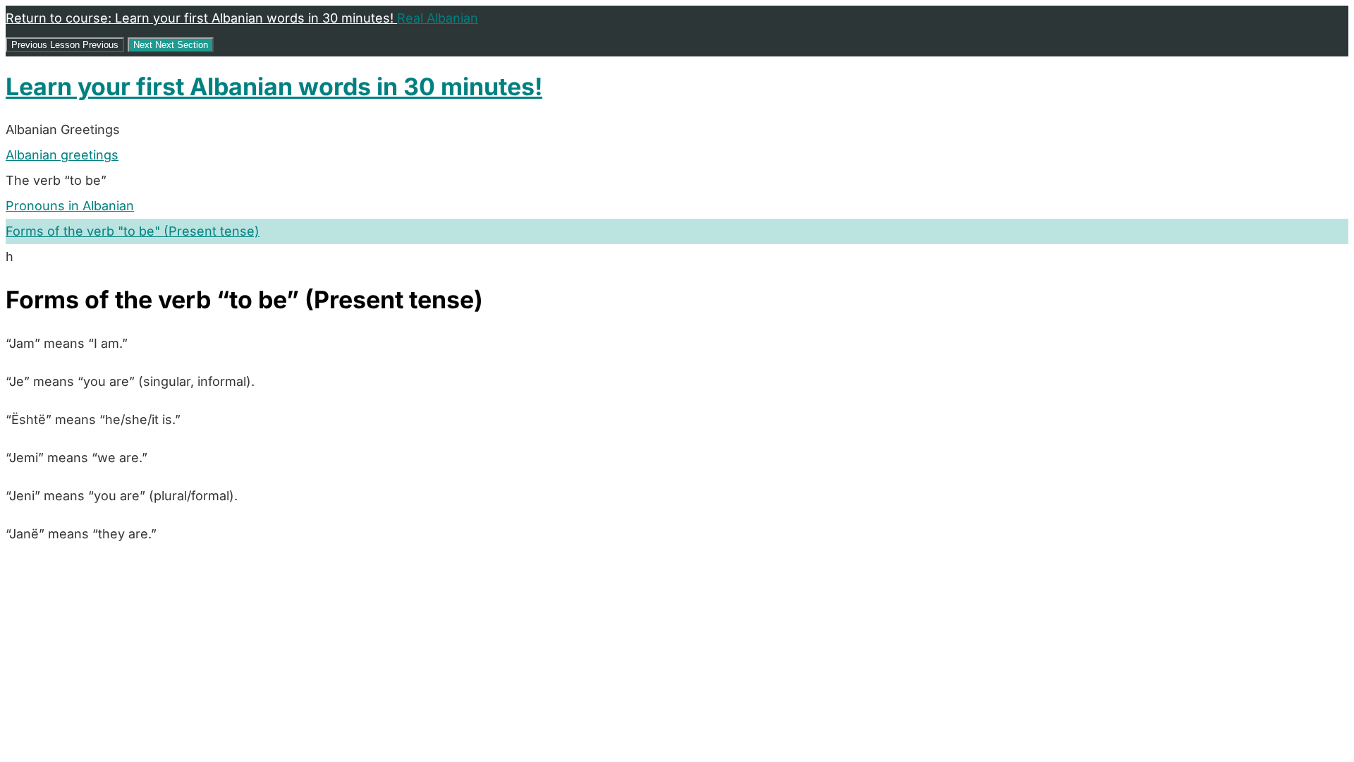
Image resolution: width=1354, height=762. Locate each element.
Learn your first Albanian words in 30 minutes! (274, 86)
